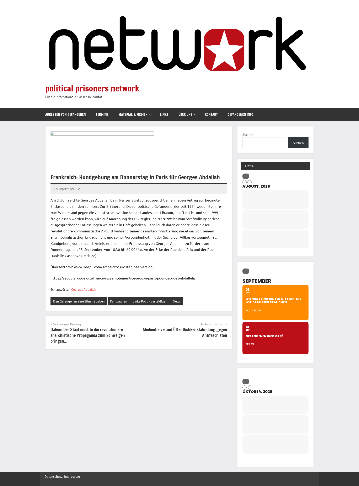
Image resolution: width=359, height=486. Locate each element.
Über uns (185, 114)
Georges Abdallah (83, 289)
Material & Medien (133, 114)
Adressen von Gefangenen (65, 114)
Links (164, 114)
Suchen (247, 134)
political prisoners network (92, 88)
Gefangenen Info (240, 114)
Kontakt (211, 114)
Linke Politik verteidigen (150, 301)
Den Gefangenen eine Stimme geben (79, 301)
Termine (102, 114)
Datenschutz (53, 476)
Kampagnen (118, 301)
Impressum (72, 476)
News (177, 301)
